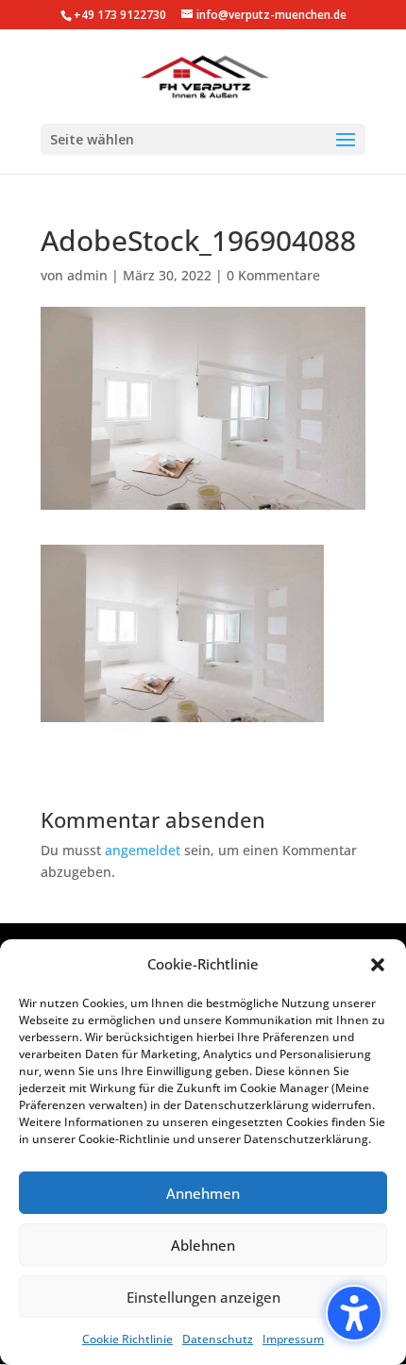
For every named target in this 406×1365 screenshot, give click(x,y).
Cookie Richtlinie (127, 1339)
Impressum (293, 1339)
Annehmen (203, 1193)
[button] (354, 1313)
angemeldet (142, 850)
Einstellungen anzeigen (203, 1297)
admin (87, 275)
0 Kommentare (273, 275)
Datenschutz (217, 1339)
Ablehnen (203, 1245)
